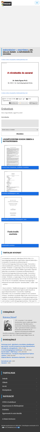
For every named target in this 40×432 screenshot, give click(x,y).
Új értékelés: (5, 117)
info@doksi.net (12, 427)
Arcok (4, 386)
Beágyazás (34, 103)
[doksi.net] (6, 3)
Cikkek (4, 382)
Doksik (4, 379)
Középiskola (6, 390)
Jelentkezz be (14, 103)
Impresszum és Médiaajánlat (13, 406)
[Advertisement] (20, 26)
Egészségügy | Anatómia (15, 50)
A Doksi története (8, 419)
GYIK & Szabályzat (9, 402)
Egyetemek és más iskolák (12, 413)
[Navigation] (37, 2)
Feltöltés (5, 410)
